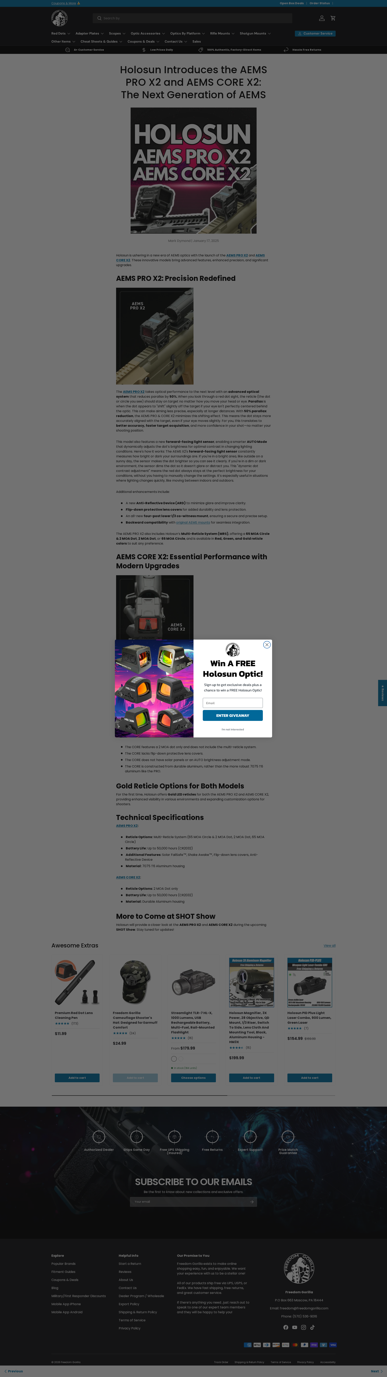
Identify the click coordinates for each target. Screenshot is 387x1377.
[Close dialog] (266, 644)
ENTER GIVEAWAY (232, 715)
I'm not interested (233, 729)
